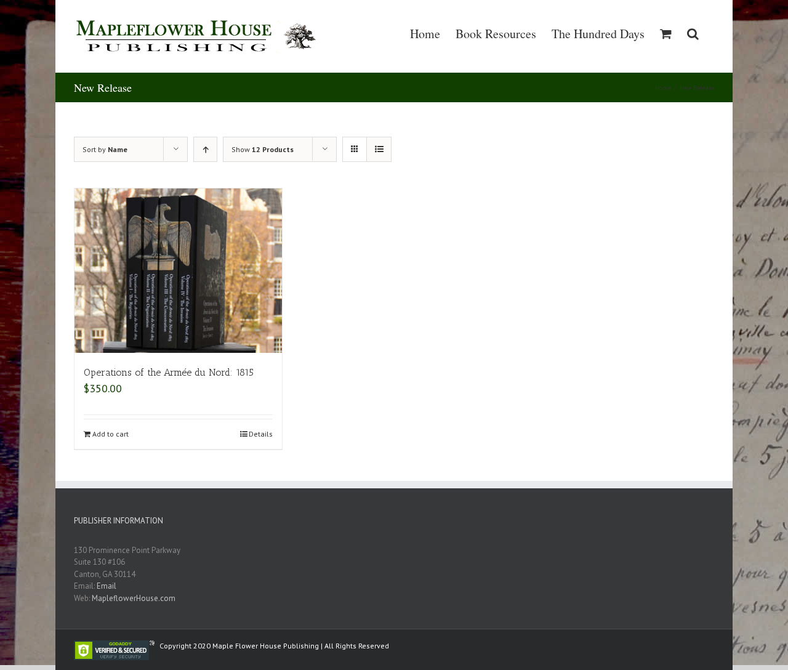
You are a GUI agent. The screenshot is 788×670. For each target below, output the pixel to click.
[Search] (693, 34)
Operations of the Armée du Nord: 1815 (169, 372)
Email (106, 586)
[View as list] (379, 149)
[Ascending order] (205, 149)
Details (261, 433)
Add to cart (110, 433)
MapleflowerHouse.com (133, 598)
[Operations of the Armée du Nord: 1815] (178, 270)
